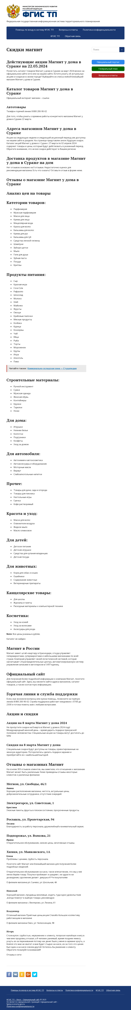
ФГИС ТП (55, 36)
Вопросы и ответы (68, 29)
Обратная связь (73, 36)
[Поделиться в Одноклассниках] (21, 974)
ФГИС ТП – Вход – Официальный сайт (23, 999)
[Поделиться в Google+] (28, 974)
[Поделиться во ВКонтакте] (15, 974)
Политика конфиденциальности (99, 29)
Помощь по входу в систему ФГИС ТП (34, 29)
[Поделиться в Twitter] (34, 974)
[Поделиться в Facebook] (9, 974)
